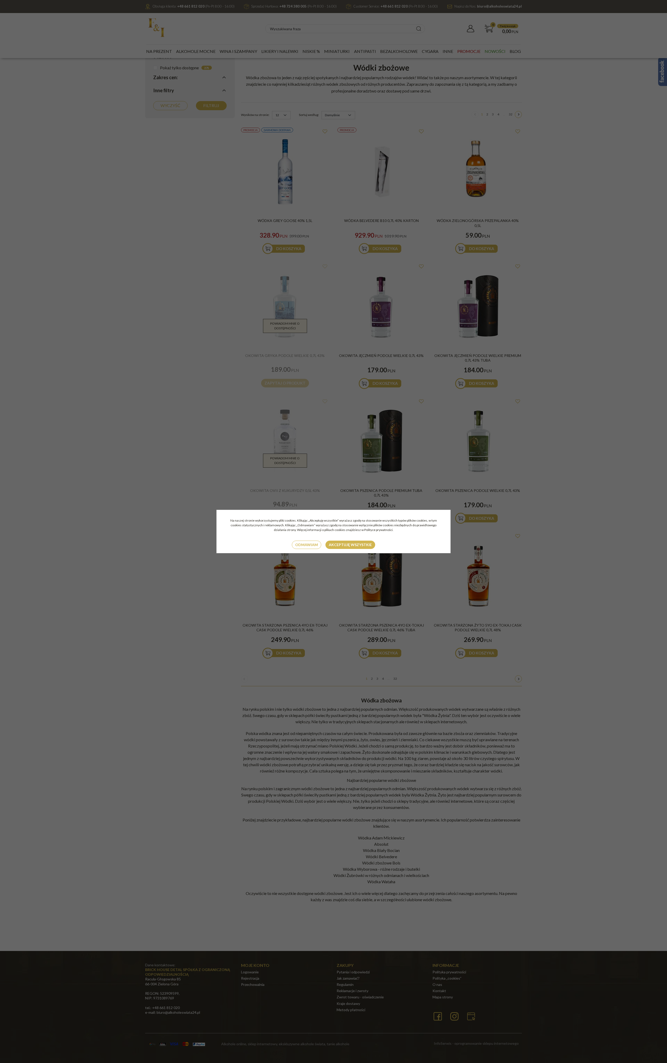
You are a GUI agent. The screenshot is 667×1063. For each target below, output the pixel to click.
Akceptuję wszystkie (350, 544)
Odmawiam (306, 544)
